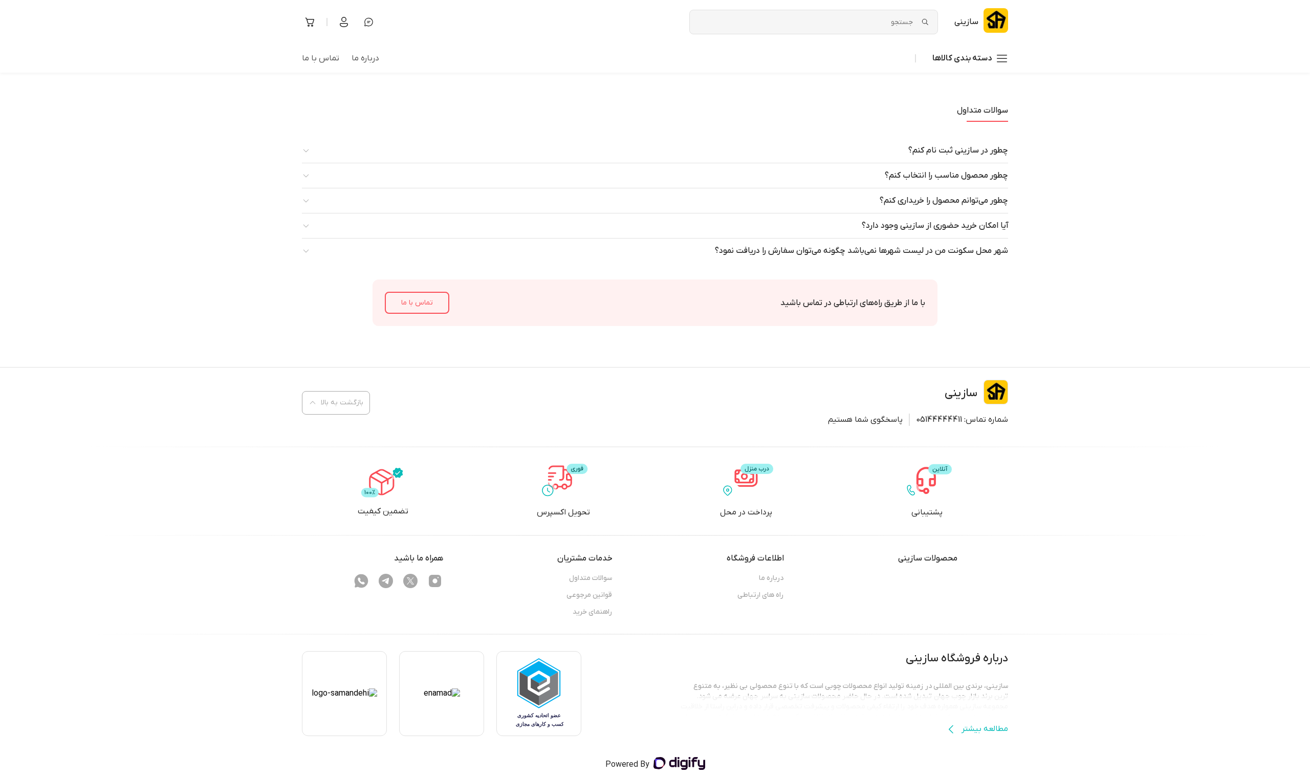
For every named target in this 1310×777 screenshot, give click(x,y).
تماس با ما (417, 303)
